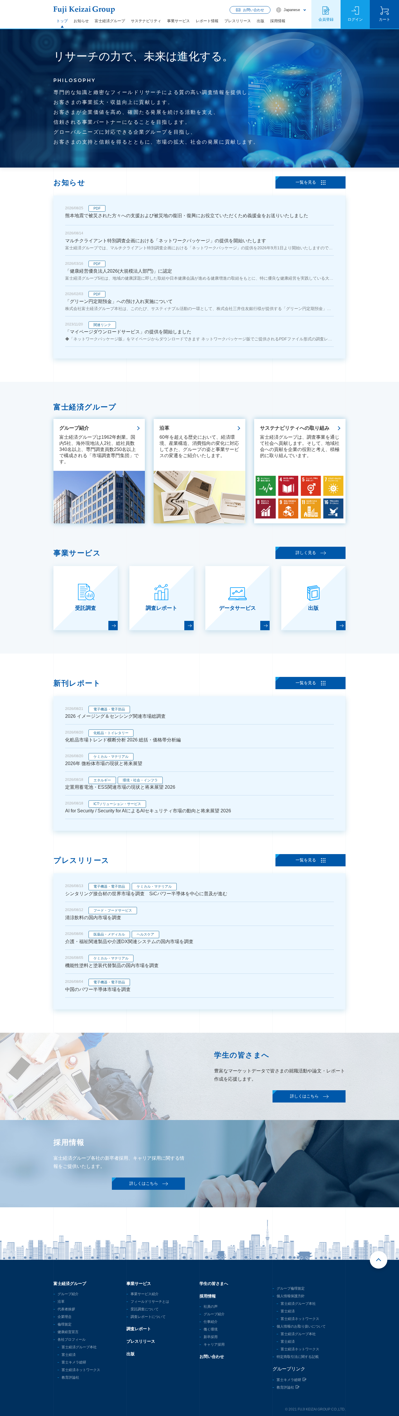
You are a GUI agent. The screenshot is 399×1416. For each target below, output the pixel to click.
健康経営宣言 (68, 1332)
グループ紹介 (68, 1294)
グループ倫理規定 (291, 1288)
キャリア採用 (214, 1344)
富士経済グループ (110, 21)
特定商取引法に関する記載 (298, 1357)
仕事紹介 (211, 1322)
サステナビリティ (146, 21)
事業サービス (178, 21)
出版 (260, 21)
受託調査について (145, 1309)
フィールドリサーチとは (150, 1302)
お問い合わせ (212, 1356)
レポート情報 (207, 21)
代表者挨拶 (66, 1309)
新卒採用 (211, 1337)
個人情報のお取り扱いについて (301, 1326)
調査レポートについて (148, 1317)
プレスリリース (237, 21)
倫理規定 (65, 1324)
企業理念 (65, 1317)
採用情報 (277, 21)
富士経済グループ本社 (79, 1347)
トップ (62, 21)
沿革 (61, 1302)
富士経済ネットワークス (81, 1370)
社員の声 (211, 1306)
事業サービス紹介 (145, 1294)
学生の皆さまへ (214, 1283)
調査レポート (138, 1328)
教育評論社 (70, 1377)
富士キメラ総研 (74, 1362)
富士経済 (69, 1355)
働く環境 (211, 1329)
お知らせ (81, 21)
